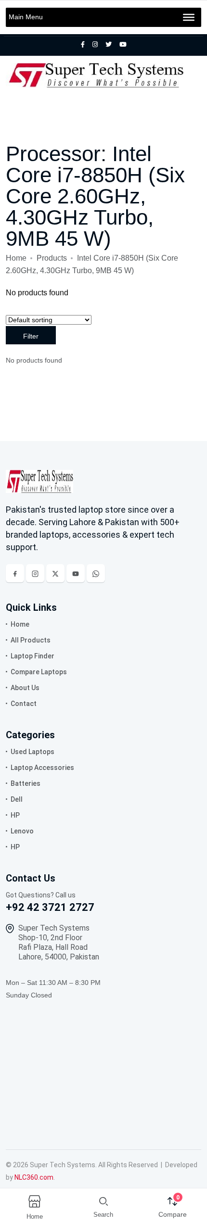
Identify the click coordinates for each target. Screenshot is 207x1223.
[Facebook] (15, 573)
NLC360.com (33, 1177)
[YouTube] (75, 573)
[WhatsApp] (96, 573)
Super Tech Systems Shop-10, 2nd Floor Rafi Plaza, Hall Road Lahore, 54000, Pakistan (58, 942)
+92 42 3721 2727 (50, 907)
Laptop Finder (32, 656)
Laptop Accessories (42, 767)
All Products (31, 640)
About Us (25, 688)
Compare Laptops (39, 672)
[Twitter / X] (55, 573)
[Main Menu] (188, 17)
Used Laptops (32, 752)
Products (52, 258)
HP (15, 815)
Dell (17, 799)
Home (16, 258)
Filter (31, 336)
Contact (24, 703)
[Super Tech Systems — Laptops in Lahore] (39, 481)
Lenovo (22, 831)
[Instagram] (35, 573)
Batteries (25, 783)
